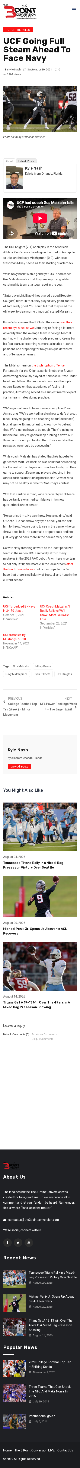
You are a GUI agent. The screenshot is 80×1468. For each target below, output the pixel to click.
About (9, 161)
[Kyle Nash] (14, 177)
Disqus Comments (42, 1038)
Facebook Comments (44, 1034)
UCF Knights (64, 674)
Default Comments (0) (16, 1034)
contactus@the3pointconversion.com (33, 1219)
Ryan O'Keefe (42, 674)
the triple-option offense (48, 365)
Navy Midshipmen (17, 674)
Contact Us (65, 1450)
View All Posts (19, 766)
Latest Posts (26, 161)
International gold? (42, 1416)
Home (7, 1450)
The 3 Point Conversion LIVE (35, 1450)
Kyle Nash (15, 69)
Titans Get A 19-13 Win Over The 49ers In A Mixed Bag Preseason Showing (51, 1325)
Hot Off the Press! (18, 29)
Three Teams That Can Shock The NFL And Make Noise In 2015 (50, 1391)
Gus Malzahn (21, 666)
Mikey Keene (43, 666)
